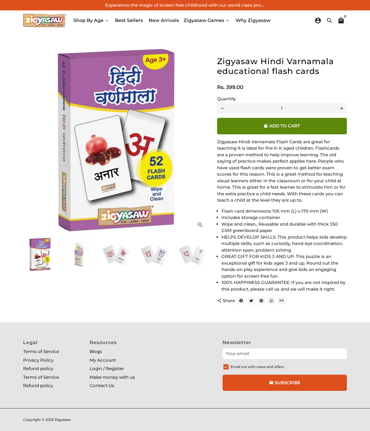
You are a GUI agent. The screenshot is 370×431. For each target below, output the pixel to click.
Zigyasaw (63, 419)
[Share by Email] (282, 301)
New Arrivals (164, 20)
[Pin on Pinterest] (261, 301)
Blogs (96, 351)
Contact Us (102, 385)
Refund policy (38, 368)
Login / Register (107, 368)
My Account (103, 360)
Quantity (226, 98)
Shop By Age (91, 20)
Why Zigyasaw (253, 20)
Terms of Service (41, 351)
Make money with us (112, 377)
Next (201, 140)
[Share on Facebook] (241, 301)
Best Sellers (129, 20)
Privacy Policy (38, 360)
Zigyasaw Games (207, 20)
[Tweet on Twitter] (251, 301)
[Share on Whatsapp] (271, 301)
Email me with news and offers (257, 367)
